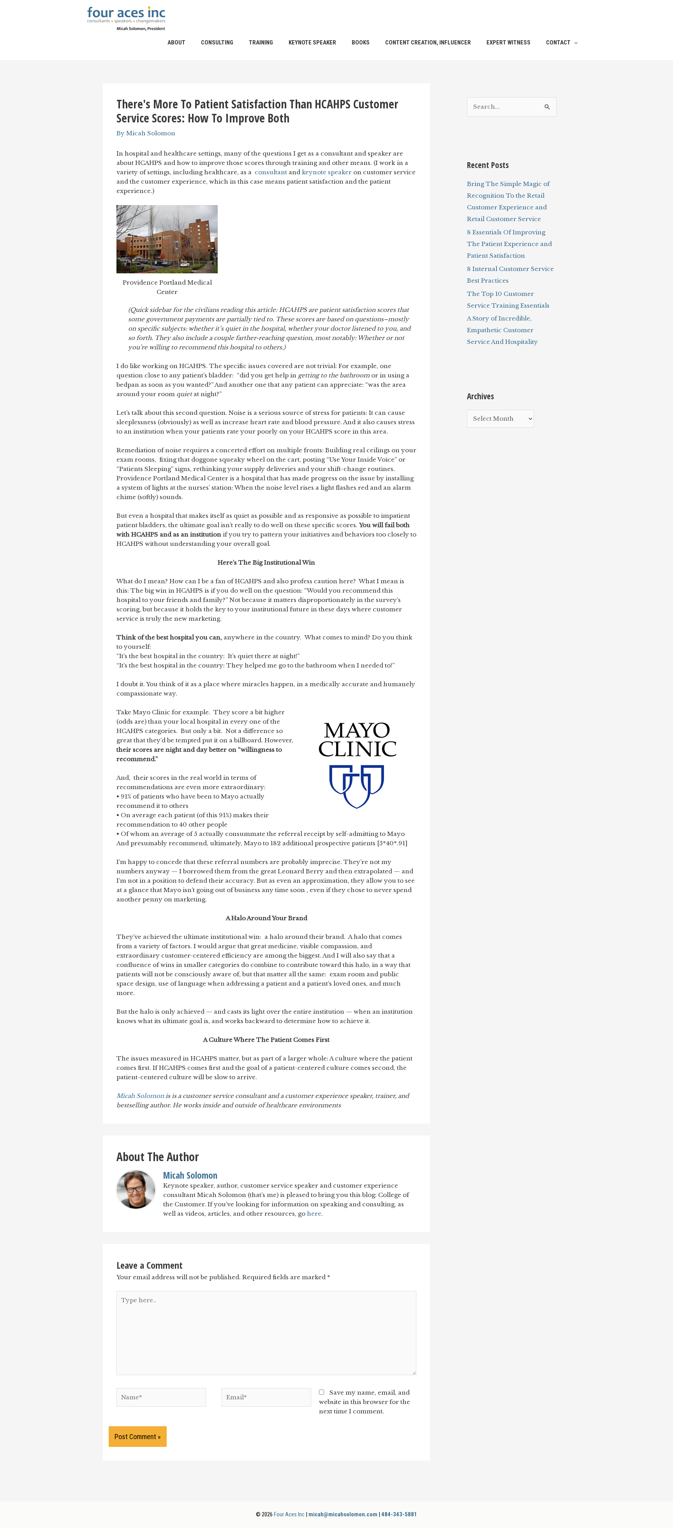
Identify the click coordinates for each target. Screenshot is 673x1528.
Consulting (217, 42)
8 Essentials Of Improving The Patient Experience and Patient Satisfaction (509, 243)
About (176, 42)
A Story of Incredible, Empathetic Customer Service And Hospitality (502, 330)
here (314, 1213)
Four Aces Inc (289, 1514)
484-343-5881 (399, 1514)
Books (361, 42)
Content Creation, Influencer (428, 42)
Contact (558, 42)
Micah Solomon (140, 1096)
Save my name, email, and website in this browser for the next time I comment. (364, 1402)
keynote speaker (327, 172)
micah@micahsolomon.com (342, 1514)
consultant (271, 172)
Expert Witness (508, 42)
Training (261, 42)
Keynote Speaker (312, 42)
